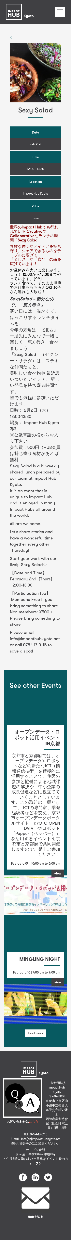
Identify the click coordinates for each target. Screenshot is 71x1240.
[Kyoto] (21, 7)
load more (35, 1033)
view (57, 873)
